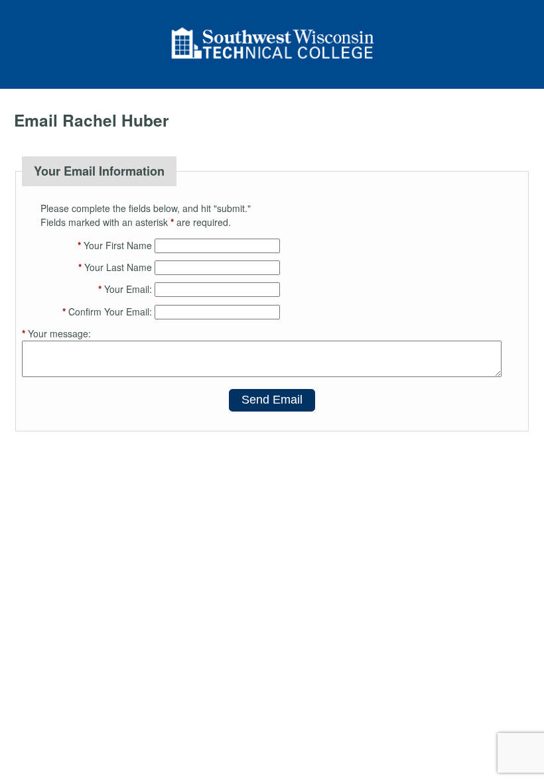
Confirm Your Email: (107, 311)
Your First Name (115, 245)
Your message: (56, 333)
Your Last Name (115, 267)
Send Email (272, 399)
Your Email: (125, 289)
